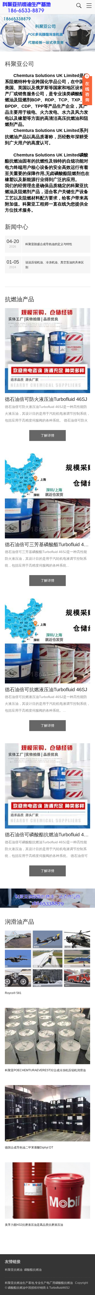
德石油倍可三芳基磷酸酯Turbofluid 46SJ (47, 544)
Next (87, 33)
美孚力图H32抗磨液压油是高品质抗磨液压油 (34, 1224)
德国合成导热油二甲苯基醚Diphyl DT (29, 1147)
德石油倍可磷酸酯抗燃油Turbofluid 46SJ (47, 834)
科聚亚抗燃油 (13, 1269)
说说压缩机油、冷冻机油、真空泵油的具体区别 (54, 265)
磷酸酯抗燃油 (33, 1269)
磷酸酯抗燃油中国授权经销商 (27, 1287)
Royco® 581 (13, 993)
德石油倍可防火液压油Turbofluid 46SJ (46, 399)
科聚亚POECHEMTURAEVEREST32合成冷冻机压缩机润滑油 (45, 1070)
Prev (7, 33)
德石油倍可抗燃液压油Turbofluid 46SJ (46, 689)
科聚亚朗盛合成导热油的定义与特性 (48, 244)
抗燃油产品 (19, 299)
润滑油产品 (19, 921)
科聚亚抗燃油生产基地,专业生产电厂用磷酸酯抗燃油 (39, 1283)
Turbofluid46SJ (59, 1287)
